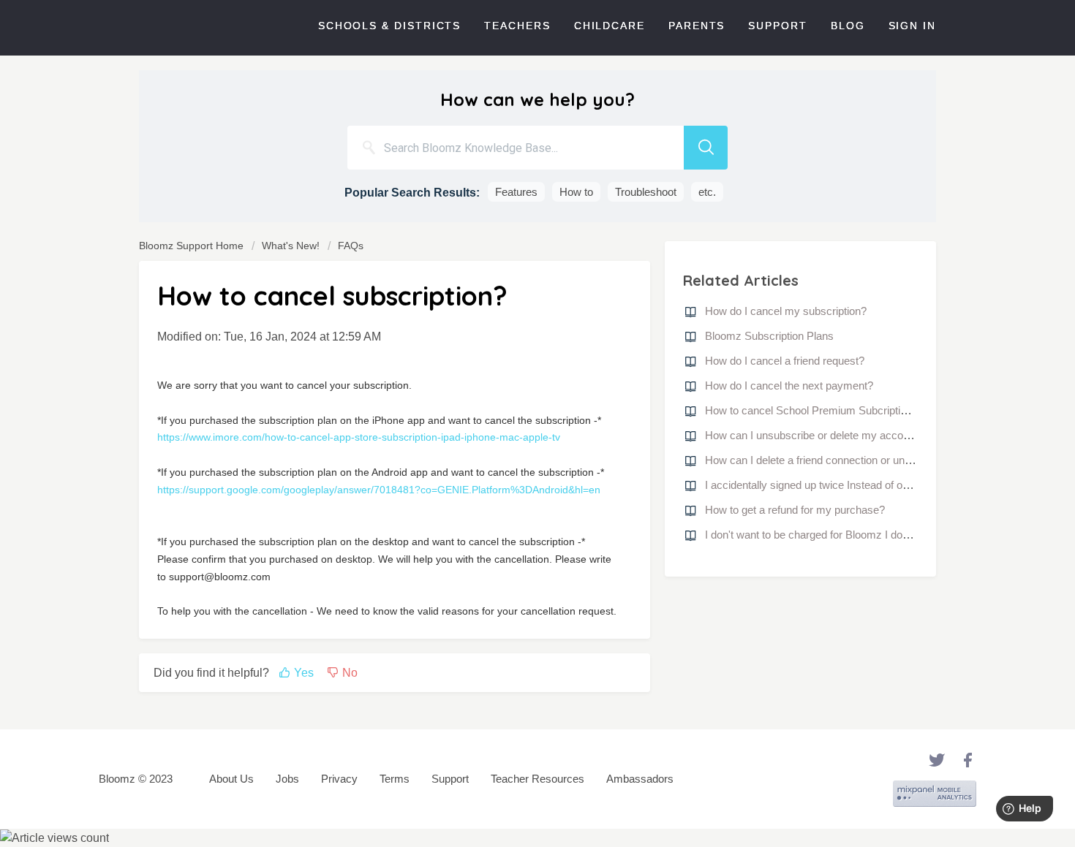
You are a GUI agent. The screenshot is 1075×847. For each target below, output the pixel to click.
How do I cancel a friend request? (784, 360)
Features (516, 192)
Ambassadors (640, 778)
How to (576, 192)
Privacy (339, 778)
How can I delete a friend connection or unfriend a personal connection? (874, 460)
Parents (696, 25)
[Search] (706, 148)
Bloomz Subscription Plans (769, 336)
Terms (395, 778)
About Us (231, 778)
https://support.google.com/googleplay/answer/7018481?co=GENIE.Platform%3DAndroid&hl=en (378, 489)
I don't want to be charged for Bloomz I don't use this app (839, 534)
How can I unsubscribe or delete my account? (814, 435)
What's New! (291, 245)
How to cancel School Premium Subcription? (811, 410)
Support (777, 25)
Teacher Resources (537, 778)
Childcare (609, 25)
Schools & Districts (389, 25)
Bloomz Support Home (192, 245)
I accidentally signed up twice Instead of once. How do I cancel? (856, 485)
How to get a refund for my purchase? (795, 510)
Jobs (287, 778)
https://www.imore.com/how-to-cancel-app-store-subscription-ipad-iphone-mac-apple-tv (358, 437)
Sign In (912, 25)
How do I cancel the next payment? (789, 385)
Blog (848, 25)
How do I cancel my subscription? (786, 311)
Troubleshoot (645, 192)
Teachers (517, 25)
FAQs (350, 245)
